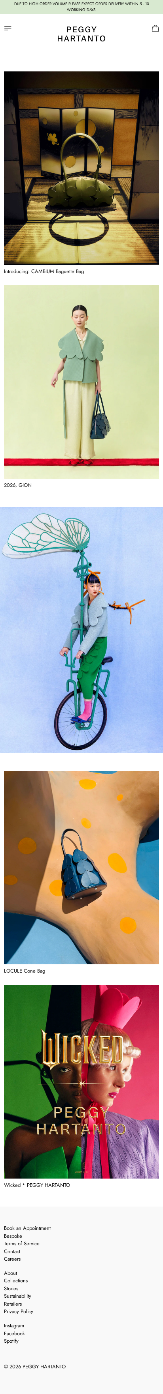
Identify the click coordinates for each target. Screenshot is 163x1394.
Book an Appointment (27, 1228)
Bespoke (13, 1236)
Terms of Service (22, 1243)
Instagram (14, 1325)
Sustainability (17, 1296)
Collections (16, 1280)
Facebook (14, 1333)
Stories (11, 1288)
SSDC (32, 1377)
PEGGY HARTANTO (44, 1366)
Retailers (13, 1304)
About (10, 1273)
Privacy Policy (18, 1311)
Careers (12, 1259)
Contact (12, 1251)
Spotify (11, 1341)
